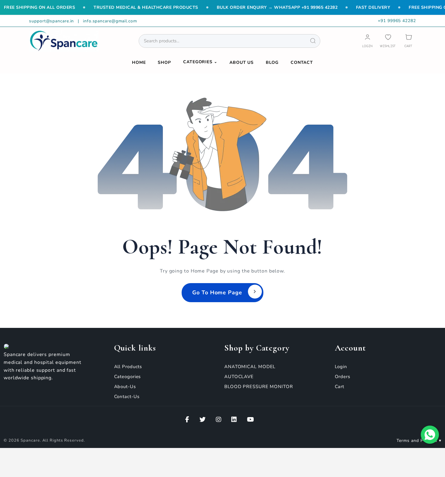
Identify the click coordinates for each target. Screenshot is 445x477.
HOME (139, 62)
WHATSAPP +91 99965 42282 (306, 7)
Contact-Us (127, 397)
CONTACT (302, 62)
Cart (339, 387)
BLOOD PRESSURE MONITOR (258, 387)
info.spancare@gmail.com (110, 21)
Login (341, 367)
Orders (342, 377)
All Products (128, 367)
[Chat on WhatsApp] (430, 435)
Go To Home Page (217, 292)
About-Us (125, 387)
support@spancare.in (52, 21)
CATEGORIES (200, 62)
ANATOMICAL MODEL (249, 367)
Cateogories (127, 377)
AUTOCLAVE (239, 377)
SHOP (164, 62)
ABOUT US (241, 62)
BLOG (272, 62)
